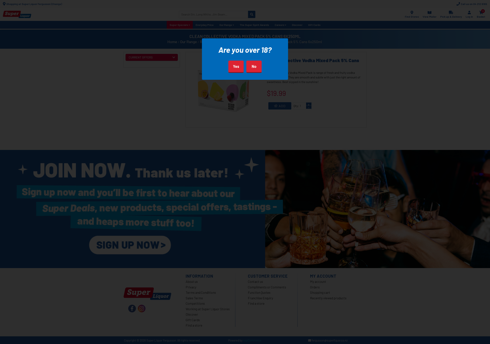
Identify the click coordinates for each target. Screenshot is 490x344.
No (254, 66)
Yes (236, 66)
